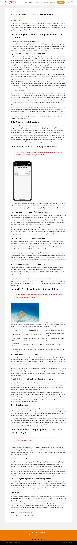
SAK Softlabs (69, 542)
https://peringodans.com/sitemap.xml (23, 512)
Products (37, 2)
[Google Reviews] (41, 539)
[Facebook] (66, 2)
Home (26, 2)
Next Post (69, 524)
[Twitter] (36, 539)
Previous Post (8, 524)
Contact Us (52, 2)
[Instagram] (68, 2)
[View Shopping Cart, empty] (71, 2)
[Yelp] (44, 539)
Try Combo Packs (44, 2)
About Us (31, 2)
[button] (61, 2)
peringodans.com (16, 542)
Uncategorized (15, 16)
